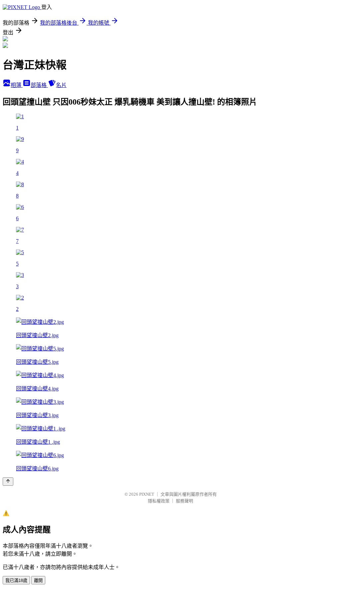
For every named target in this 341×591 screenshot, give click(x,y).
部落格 (39, 85)
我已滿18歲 (16, 580)
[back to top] (8, 481)
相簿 (17, 85)
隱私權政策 (159, 500)
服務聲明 (184, 500)
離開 (38, 580)
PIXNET (146, 494)
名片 (61, 85)
